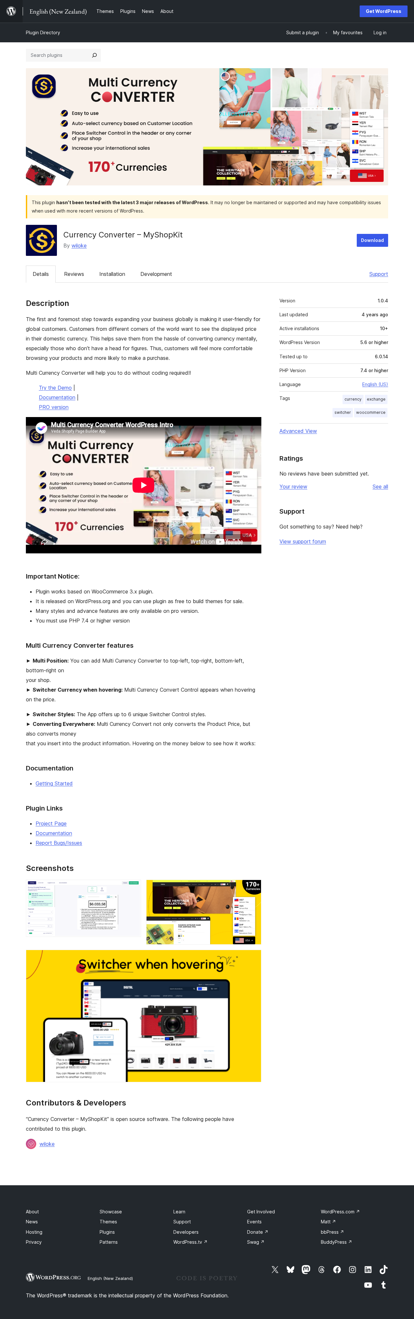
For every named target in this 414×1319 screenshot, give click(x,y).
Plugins (107, 1232)
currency (353, 399)
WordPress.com (340, 1211)
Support (378, 274)
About (32, 1211)
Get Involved (261, 1211)
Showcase (111, 1211)
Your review (293, 486)
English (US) (375, 384)
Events (254, 1221)
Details (41, 274)
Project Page (51, 823)
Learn (179, 1211)
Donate (257, 1232)
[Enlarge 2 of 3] (252, 888)
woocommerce (371, 412)
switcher (342, 412)
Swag (256, 1242)
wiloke (79, 245)
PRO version (54, 407)
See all (380, 486)
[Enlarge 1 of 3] (132, 888)
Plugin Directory (43, 32)
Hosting (34, 1232)
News (32, 1221)
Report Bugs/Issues (59, 843)
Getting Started (54, 783)
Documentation (57, 397)
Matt (328, 1221)
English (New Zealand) (110, 1278)
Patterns (109, 1242)
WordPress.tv (190, 1242)
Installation (112, 274)
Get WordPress (383, 11)
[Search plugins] (94, 55)
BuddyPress (336, 1242)
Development (156, 274)
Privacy (34, 1242)
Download (372, 240)
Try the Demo (55, 387)
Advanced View (298, 431)
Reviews (74, 274)
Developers (186, 1232)
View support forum (302, 541)
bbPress (332, 1232)
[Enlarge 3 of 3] (252, 958)
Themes (108, 1221)
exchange (376, 399)
